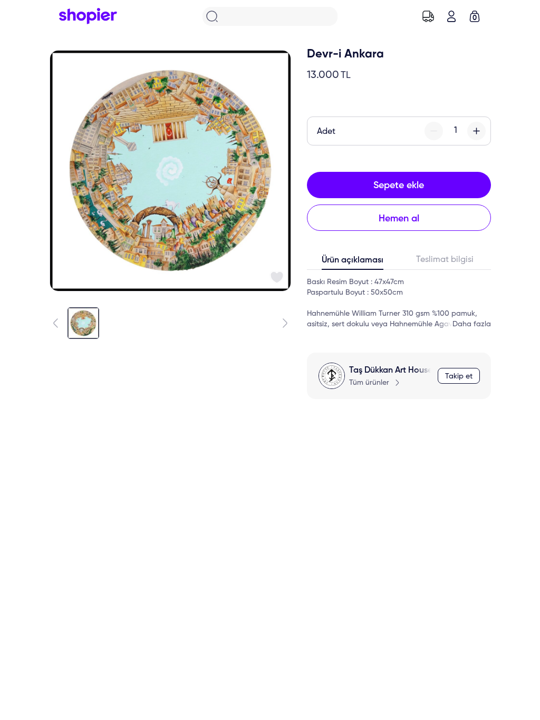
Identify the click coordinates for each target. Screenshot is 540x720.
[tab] (353, 262)
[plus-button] (476, 131)
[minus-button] (434, 131)
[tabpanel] (399, 303)
